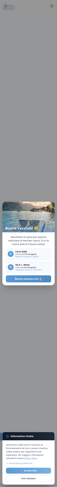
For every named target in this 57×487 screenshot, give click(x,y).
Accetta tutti (30, 470)
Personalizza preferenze (21, 463)
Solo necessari (28, 478)
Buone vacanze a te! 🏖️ (28, 278)
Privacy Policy (30, 458)
